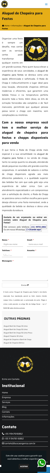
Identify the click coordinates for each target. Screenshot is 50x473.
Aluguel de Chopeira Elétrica (14, 342)
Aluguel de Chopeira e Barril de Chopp (17, 339)
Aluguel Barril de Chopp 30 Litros (16, 326)
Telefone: (6, 250)
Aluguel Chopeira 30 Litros (13, 336)
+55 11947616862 (13, 433)
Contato (6, 412)
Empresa (6, 397)
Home (5, 392)
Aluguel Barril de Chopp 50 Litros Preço (18, 332)
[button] (46, 4)
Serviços (6, 402)
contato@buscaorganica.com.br (19, 443)
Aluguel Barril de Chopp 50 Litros (16, 329)
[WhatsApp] (40, 463)
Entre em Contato (10, 379)
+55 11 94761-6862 (14, 438)
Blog (4, 407)
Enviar (24, 285)
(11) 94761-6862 (38, 226)
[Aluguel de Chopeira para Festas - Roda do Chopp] (4, 4)
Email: (30, 239)
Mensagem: (7, 260)
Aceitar (24, 466)
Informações (8, 416)
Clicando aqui (34, 229)
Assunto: (31, 250)
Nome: (5, 239)
